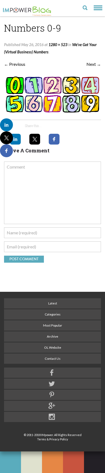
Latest (52, 303)
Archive (52, 336)
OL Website (52, 347)
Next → (93, 64)
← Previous (14, 64)
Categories (53, 314)
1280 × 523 (57, 44)
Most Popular (52, 325)
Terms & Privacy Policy (52, 439)
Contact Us (53, 359)
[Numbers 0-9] (52, 94)
